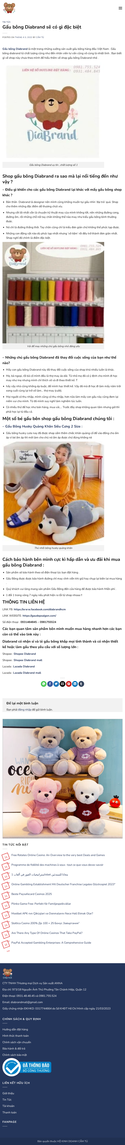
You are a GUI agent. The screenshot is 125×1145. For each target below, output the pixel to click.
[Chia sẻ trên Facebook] (50, 684)
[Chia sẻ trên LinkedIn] (75, 684)
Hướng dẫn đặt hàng (15, 1029)
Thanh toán (9, 1112)
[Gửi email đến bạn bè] (62, 684)
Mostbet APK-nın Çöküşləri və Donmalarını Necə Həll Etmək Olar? (52, 913)
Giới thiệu (8, 1093)
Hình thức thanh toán (15, 1036)
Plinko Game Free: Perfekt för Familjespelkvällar (41, 903)
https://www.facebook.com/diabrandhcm (40, 609)
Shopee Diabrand (25, 654)
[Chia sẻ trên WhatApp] (44, 684)
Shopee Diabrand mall (28, 660)
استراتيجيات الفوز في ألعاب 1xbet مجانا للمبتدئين (39, 874)
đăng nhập (24, 709)
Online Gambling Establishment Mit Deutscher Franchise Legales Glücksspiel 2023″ (63, 884)
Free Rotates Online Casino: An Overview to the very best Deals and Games (58, 855)
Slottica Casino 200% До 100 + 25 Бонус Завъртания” (45, 923)
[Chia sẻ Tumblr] (81, 684)
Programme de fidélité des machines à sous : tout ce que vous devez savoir (57, 865)
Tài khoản (8, 1106)
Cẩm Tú (40, 37)
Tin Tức (6, 22)
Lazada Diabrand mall (27, 673)
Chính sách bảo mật (14, 1055)
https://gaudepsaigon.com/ (39, 616)
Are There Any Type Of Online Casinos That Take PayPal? (47, 933)
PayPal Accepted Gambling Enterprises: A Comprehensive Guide (51, 942)
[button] (120, 8)
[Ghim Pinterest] (69, 684)
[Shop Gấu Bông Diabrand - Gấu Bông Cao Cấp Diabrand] (9, 8)
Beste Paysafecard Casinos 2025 (31, 894)
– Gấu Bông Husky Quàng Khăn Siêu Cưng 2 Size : (42, 426)
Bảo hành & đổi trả (13, 1048)
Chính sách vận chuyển (16, 1042)
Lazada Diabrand (24, 666)
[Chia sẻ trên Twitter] (56, 684)
